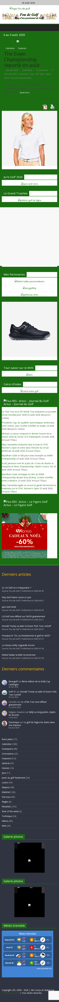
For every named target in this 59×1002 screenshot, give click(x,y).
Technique (7, 816)
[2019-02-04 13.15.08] (36, 846)
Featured (22, 48)
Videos (5, 821)
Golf (37, 74)
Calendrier (10, 48)
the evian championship (21, 78)
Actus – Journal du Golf (18, 404)
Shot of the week (10, 811)
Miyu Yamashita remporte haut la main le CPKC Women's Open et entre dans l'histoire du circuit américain (25, 447)
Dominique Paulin (10, 992)
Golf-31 (12, 691)
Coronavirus (8, 753)
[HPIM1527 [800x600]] (24, 890)
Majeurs (6, 787)
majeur (48, 74)
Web (4, 825)
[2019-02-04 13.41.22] (24, 845)
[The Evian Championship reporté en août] (30, 42)
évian (31, 74)
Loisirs (5, 782)
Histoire (5, 768)
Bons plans (7, 739)
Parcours (6, 796)
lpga (42, 74)
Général (5, 763)
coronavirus (23, 74)
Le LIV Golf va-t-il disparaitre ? (16, 587)
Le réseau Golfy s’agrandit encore (18, 645)
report (7, 78)
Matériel (6, 792)
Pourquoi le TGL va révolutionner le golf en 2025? (26, 635)
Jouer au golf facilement (13, 777)
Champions (7, 748)
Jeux (4, 772)
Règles (5, 801)
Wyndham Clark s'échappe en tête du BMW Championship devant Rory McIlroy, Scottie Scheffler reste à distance (27, 477)
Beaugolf (13, 681)
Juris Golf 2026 (9, 606)
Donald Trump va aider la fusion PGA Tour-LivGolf (26, 626)
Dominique (28, 70)
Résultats (6, 806)
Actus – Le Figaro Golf (18, 505)
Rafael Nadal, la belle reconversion (19, 654)
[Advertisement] (29, 236)
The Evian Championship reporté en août (22, 59)
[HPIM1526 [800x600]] (36, 890)
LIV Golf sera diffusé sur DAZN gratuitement (23, 616)
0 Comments (42, 70)
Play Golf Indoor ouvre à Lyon (16, 597)
